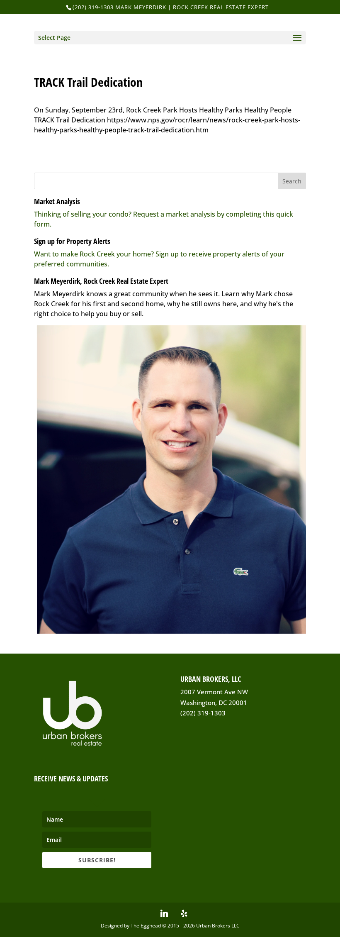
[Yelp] (184, 913)
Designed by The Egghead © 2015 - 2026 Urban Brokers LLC (170, 925)
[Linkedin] (164, 913)
